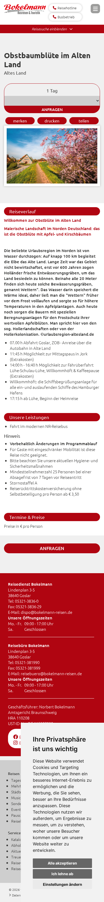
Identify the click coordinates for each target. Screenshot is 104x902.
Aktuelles (19, 851)
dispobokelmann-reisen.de (46, 612)
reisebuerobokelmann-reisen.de (51, 673)
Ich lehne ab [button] (62, 873)
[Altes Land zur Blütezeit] (52, 184)
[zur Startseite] (25, 12)
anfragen (52, 109)
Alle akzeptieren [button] (62, 863)
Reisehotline (67, 7)
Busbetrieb (66, 16)
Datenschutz (21, 895)
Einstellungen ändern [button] (62, 884)
